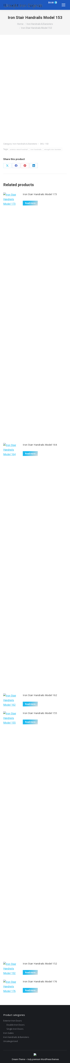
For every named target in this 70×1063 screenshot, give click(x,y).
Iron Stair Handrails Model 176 (40, 981)
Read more (30, 203)
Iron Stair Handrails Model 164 (40, 444)
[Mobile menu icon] (63, 5)
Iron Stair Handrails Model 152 (40, 963)
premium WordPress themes (45, 1059)
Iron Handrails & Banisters (25, 144)
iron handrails (36, 149)
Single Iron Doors (15, 1028)
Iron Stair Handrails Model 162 (40, 695)
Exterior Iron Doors (12, 1020)
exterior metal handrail (19, 149)
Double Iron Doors (16, 1024)
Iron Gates (8, 1032)
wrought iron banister (52, 149)
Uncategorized (10, 1041)
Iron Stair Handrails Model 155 (40, 713)
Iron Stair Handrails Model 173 (40, 194)
